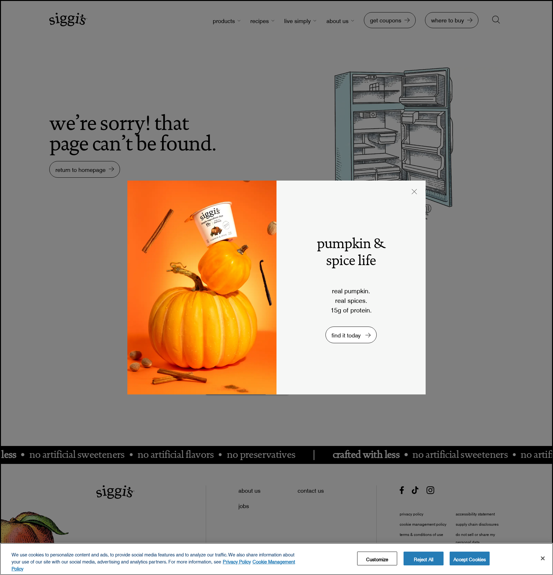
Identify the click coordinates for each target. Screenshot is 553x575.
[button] (414, 192)
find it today (347, 334)
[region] (276, 559)
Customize (377, 558)
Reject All (423, 558)
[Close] (543, 558)
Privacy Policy (237, 560)
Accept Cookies (469, 558)
